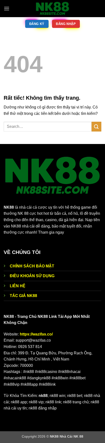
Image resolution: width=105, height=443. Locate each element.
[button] (7, 8)
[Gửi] (96, 126)
